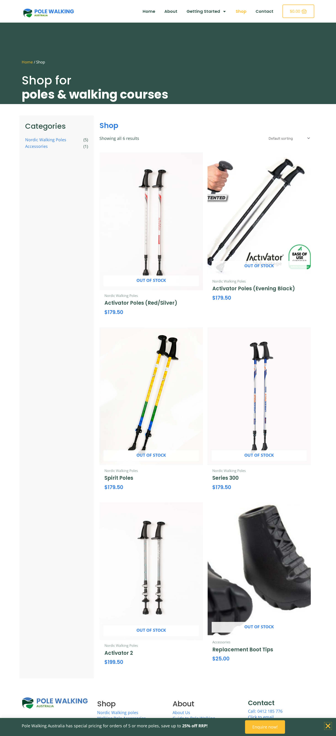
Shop (241, 11)
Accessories (36, 146)
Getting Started (203, 11)
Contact (264, 11)
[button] (328, 726)
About (170, 11)
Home (149, 11)
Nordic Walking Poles (45, 139)
